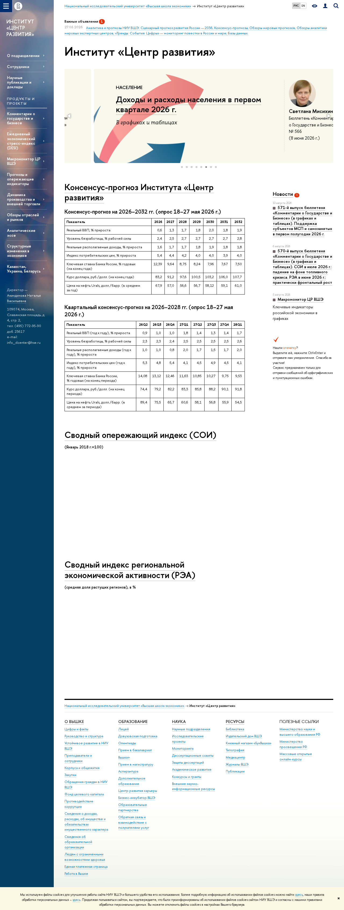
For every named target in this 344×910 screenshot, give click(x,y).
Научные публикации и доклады (19, 82)
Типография (235, 750)
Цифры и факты (76, 729)
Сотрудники (18, 66)
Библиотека (235, 729)
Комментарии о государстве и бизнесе (21, 118)
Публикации (235, 771)
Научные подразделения (191, 729)
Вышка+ (124, 757)
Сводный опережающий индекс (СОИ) (140, 435)
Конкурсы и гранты (186, 776)
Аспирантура (128, 771)
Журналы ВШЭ (237, 764)
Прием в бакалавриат (135, 750)
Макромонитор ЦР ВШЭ (23, 161)
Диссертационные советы (193, 755)
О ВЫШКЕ (74, 721)
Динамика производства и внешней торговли (23, 199)
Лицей (123, 729)
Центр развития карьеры (137, 790)
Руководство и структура (83, 736)
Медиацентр (235, 757)
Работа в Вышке (76, 873)
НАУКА (179, 721)
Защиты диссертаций (188, 762)
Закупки (70, 775)
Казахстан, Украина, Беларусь (24, 269)
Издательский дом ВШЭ (244, 736)
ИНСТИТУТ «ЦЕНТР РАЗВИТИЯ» (20, 28)
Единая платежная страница (86, 866)
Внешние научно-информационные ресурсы (193, 786)
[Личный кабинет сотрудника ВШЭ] (325, 6)
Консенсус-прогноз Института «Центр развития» (139, 192)
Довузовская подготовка (137, 736)
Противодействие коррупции (78, 804)
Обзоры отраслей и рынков (23, 217)
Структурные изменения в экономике (19, 250)
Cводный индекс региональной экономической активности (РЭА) (129, 569)
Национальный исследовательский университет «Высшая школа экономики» (124, 705)
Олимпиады (127, 743)
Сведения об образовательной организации (78, 842)
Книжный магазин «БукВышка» (248, 743)
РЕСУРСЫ (235, 721)
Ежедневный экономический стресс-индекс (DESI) (21, 140)
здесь (299, 895)
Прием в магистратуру (135, 764)
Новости (283, 193)
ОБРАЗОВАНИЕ (133, 721)
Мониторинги (183, 748)
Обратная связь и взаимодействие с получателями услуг (133, 822)
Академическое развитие (192, 769)
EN (303, 6)
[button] (69, 116)
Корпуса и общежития (81, 768)
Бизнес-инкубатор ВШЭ (136, 797)
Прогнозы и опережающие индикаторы (20, 179)
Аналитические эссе (21, 233)
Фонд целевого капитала (84, 794)
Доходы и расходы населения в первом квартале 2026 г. (159, 104)
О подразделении (23, 55)
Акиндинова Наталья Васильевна (24, 298)
